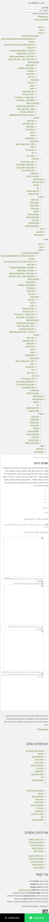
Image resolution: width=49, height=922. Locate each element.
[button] (24, 7)
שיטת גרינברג (29, 129)
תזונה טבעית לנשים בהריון (25, 167)
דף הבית (41, 27)
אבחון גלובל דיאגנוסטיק (26, 68)
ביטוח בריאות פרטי (37, 845)
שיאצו (32, 88)
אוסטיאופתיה (29, 138)
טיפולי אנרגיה (34, 141)
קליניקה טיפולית (24, 890)
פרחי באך (31, 76)
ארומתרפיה (30, 71)
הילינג (32, 147)
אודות (41, 30)
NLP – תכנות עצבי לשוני (25, 109)
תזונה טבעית (30, 65)
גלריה (42, 457)
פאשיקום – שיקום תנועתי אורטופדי (21, 50)
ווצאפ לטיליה (38, 917)
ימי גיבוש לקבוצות (33, 191)
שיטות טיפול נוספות (32, 226)
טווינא (32, 85)
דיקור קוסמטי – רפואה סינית (24, 97)
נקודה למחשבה (33, 223)
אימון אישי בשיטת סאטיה (25, 106)
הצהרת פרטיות (43, 734)
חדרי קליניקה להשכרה (36, 839)
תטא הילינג (30, 156)
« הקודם (45, 507)
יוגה (37, 188)
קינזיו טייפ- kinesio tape (25, 53)
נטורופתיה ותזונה (33, 62)
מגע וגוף (36, 117)
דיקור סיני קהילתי (28, 94)
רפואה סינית (35, 79)
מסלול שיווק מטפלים (36, 842)
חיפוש (46, 10)
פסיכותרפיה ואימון (32, 103)
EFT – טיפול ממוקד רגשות (24, 144)
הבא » (46, 512)
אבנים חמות (30, 126)
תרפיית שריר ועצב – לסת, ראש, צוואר (21, 59)
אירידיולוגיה (35, 199)
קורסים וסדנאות (38, 182)
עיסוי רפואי (30, 47)
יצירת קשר (40, 232)
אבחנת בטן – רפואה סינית (25, 100)
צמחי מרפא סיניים (28, 91)
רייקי (32, 153)
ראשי (46, 457)
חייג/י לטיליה (13, 917)
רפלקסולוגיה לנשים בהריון (25, 164)
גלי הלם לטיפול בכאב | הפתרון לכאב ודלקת (19, 44)
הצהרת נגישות (39, 234)
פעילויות (36, 185)
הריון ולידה (35, 158)
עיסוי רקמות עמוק (28, 123)
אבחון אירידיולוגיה (32, 176)
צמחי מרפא (30, 74)
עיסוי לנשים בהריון (28, 170)
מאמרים (41, 196)
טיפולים (41, 33)
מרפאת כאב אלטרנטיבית (30, 36)
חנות (42, 229)
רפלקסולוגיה (34, 173)
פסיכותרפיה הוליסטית (26, 112)
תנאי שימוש (44, 737)
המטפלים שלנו (38, 179)
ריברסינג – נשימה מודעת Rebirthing (21, 115)
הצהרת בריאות (39, 851)
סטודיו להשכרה (33, 193)
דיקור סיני (31, 82)
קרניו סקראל (30, 150)
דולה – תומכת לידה (27, 161)
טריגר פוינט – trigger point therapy (21, 56)
